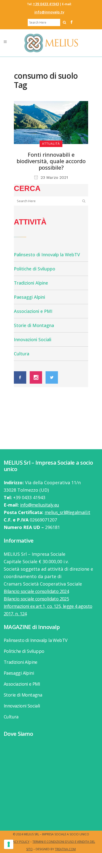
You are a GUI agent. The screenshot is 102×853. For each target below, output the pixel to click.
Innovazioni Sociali (32, 339)
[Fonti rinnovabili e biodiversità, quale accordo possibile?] (51, 122)
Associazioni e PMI (33, 311)
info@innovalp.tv (49, 12)
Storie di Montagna (34, 325)
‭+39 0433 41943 (46, 3)
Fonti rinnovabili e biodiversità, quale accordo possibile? (51, 161)
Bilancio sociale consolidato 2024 (36, 591)
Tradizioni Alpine (31, 283)
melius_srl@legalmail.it (67, 512)
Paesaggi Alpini (29, 297)
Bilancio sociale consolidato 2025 (36, 599)
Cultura (21, 354)
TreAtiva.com (65, 849)
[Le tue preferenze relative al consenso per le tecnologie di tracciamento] (8, 844)
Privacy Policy (18, 842)
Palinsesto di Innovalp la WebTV (47, 255)
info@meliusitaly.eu (39, 505)
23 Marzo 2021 (53, 177)
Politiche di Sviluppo (34, 269)
